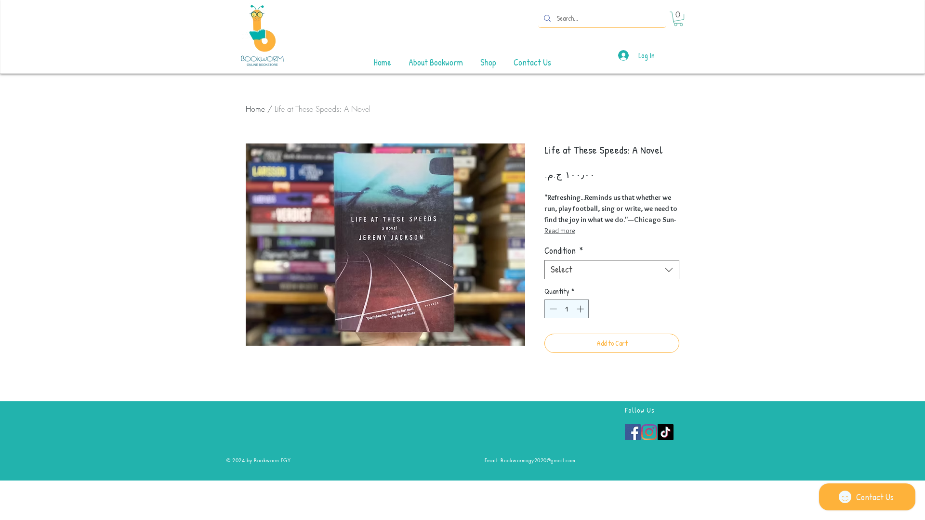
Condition (563, 251)
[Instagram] (649, 432)
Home (255, 109)
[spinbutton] (567, 309)
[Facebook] (633, 432)
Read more (559, 230)
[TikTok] (666, 432)
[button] (678, 19)
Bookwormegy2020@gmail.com (538, 460)
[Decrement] (552, 309)
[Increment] (581, 309)
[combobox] (611, 269)
